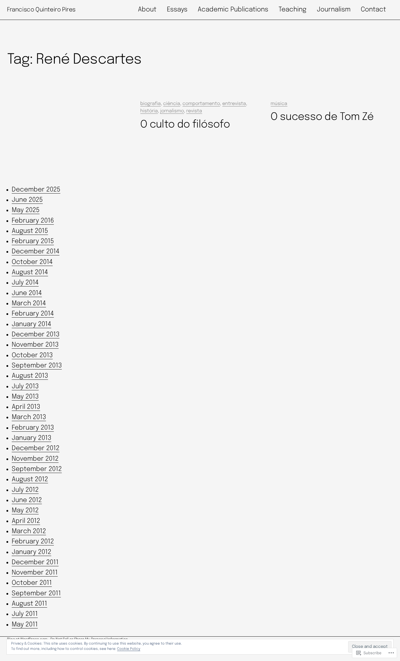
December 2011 (35, 562)
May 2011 (25, 624)
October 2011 (32, 583)
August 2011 (29, 604)
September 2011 (36, 593)
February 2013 (33, 428)
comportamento (201, 103)
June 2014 (27, 293)
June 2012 (27, 500)
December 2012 (35, 448)
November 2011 (35, 573)
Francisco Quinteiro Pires (41, 10)
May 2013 (25, 397)
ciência (171, 103)
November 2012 (35, 459)
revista (194, 111)
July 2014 (25, 282)
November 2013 (35, 345)
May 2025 (26, 210)
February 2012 (33, 541)
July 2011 (25, 614)
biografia (150, 103)
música (279, 103)
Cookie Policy (128, 649)
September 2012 (37, 469)
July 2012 (25, 490)
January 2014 (31, 324)
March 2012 (29, 531)
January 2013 (31, 438)
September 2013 (37, 365)
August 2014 (30, 272)
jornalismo (172, 111)
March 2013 (29, 417)
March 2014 (29, 303)
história (149, 111)
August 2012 (30, 479)
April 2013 (26, 407)
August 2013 (30, 376)
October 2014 (32, 262)
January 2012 (31, 552)
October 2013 (32, 355)
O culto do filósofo (185, 124)
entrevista (234, 103)
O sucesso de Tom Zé (322, 117)
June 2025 (27, 200)
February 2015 (33, 241)
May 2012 (25, 510)
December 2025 (36, 190)
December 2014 (35, 251)
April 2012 (26, 521)
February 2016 (33, 221)
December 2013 (35, 334)
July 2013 (25, 386)
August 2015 (30, 231)
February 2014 (33, 314)
